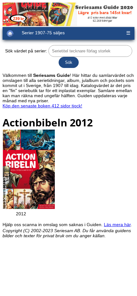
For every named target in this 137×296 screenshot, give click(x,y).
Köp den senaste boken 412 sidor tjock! (42, 105)
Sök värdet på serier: (26, 50)
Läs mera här (117, 224)
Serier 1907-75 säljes (43, 32)
